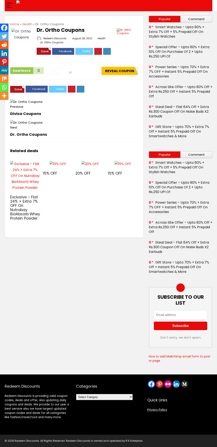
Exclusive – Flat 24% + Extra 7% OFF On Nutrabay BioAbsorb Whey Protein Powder (25, 208)
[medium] (184, 384)
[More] (4, 95)
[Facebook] (4, 28)
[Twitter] (4, 36)
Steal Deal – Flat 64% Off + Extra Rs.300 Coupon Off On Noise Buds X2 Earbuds (179, 111)
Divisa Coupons (25, 113)
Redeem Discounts (54, 38)
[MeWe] (4, 70)
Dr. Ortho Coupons (51, 42)
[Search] (206, 5)
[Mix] (4, 78)
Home (14, 24)
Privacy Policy (157, 410)
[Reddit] (4, 45)
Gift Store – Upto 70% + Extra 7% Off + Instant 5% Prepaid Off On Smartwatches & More (179, 131)
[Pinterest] (4, 61)
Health (27, 24)
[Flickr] (168, 384)
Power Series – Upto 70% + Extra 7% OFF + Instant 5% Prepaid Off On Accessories (179, 71)
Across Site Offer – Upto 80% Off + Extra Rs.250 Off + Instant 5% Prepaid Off (180, 91)
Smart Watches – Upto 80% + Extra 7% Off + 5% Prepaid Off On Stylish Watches (176, 32)
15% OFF (50, 173)
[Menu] (10, 5)
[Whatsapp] (4, 87)
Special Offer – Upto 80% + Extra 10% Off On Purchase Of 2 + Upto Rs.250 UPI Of (179, 52)
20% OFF (83, 173)
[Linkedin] (4, 53)
